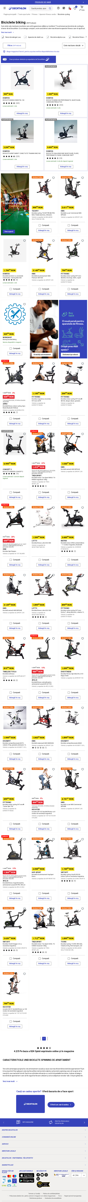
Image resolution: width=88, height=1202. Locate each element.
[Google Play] (26, 1181)
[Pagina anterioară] (3, 1122)
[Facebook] (38, 1175)
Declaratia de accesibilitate (53, 1198)
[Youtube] (42, 1175)
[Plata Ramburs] (9, 1186)
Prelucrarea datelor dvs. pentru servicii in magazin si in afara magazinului (32, 1196)
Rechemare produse (36, 1198)
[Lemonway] (14, 1185)
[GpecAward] (43, 1187)
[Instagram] (46, 1175)
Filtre (14, 45)
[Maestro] (14, 1177)
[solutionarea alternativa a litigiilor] (61, 1176)
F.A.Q (60, 1196)
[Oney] (4, 1185)
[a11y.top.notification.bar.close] (83, 2)
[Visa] (4, 1176)
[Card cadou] (9, 1181)
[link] (9, 232)
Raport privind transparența (72, 1196)
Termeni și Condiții (34, 1193)
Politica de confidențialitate (51, 1193)
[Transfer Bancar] (4, 1182)
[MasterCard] (9, 1177)
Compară (45, 225)
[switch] (5, 59)
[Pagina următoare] (84, 1122)
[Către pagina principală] (17, 8)
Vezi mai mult (6, 32)
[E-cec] (14, 1182)
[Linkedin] (38, 1179)
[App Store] (26, 1176)
